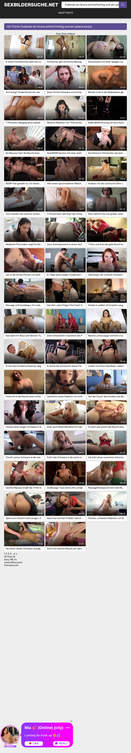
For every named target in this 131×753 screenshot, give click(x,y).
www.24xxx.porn (13, 562)
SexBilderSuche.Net (31, 5)
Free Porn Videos (65, 33)
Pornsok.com (11, 565)
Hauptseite (65, 12)
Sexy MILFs (10, 559)
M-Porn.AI (9, 556)
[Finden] (123, 5)
